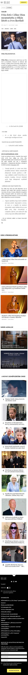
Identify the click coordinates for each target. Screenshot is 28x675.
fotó (2, 28)
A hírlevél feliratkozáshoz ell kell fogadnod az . (12, 664)
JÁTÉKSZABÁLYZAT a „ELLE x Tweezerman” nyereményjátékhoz (10, 634)
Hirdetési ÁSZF (4, 637)
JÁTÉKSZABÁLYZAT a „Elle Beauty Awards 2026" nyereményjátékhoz (11, 623)
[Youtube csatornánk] (16, 581)
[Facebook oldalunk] (11, 581)
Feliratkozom (14, 670)
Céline (14, 158)
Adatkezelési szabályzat (6, 611)
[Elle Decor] (6, 2)
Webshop (23, 2)
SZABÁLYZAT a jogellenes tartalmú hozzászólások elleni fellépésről (12, 619)
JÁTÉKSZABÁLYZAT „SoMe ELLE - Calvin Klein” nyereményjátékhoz (11, 627)
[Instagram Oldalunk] (13, 581)
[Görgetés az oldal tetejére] (14, 574)
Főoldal (3, 7)
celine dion (7, 28)
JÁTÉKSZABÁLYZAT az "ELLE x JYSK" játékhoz (10, 630)
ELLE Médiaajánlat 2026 (6, 607)
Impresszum (3, 602)
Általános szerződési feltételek (7, 605)
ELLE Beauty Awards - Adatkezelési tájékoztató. (11, 616)
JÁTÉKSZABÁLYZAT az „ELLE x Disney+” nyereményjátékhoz (13, 600)
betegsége (13, 165)
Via (2, 222)
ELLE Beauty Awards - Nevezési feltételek (9, 614)
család (11, 28)
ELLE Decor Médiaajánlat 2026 (7, 609)
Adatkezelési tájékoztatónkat (10, 664)
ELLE (16, 25)
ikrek (15, 28)
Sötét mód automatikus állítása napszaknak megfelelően (9, 592)
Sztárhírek (9, 7)
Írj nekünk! (3, 584)
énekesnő (3, 67)
